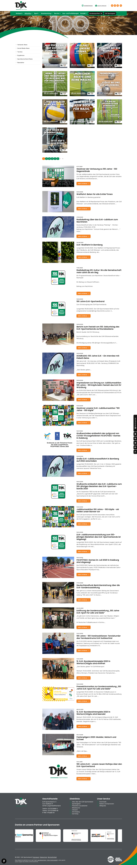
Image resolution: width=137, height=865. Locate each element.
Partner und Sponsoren (106, 804)
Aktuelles (28, 13)
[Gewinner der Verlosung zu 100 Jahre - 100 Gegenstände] (58, 176)
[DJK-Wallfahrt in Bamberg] (58, 252)
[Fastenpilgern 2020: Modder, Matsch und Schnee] (58, 744)
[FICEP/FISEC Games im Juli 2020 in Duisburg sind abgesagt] (58, 567)
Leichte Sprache (102, 5)
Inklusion (75, 810)
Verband (19, 13)
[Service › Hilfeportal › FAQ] (135, 452)
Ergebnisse (20, 55)
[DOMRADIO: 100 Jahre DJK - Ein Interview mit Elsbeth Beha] (58, 363)
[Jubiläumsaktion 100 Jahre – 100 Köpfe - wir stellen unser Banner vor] (58, 516)
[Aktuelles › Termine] (135, 447)
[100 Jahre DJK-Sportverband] (58, 309)
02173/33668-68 (53, 810)
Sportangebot (76, 804)
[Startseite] (21, 5)
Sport (36, 13)
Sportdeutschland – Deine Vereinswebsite (47, 860)
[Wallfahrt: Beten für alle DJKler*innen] (58, 201)
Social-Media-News (23, 48)
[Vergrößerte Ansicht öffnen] (54, 55)
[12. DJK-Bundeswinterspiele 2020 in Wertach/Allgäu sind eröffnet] (58, 668)
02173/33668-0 (53, 808)
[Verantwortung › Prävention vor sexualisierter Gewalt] (135, 438)
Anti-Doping (76, 812)
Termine (19, 52)
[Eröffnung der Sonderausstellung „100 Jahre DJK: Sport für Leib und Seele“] (58, 618)
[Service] (135, 434)
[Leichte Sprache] (96, 6)
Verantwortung (46, 13)
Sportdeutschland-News (25, 59)
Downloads (102, 802)
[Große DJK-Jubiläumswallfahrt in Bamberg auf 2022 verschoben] (58, 466)
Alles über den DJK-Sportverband (82, 802)
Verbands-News (22, 44)
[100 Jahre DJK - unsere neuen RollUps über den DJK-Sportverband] (58, 771)
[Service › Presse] (135, 443)
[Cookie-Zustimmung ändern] (4, 861)
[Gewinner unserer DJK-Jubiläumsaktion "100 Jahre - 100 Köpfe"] (58, 415)
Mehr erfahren (82, 184)
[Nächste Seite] (60, 158)
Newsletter (20, 62)
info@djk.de (51, 812)
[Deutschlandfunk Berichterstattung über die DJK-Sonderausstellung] (58, 592)
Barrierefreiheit (52, 857)
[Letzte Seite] (63, 158)
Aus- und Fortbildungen (70, 13)
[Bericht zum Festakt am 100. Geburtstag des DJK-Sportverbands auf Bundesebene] (58, 334)
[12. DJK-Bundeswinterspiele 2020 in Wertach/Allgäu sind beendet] (58, 719)
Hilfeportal (102, 806)
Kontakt (83, 13)
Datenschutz (43, 857)
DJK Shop (75, 814)
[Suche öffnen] (121, 5)
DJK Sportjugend (110, 13)
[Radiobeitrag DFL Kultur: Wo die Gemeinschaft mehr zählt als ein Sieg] (58, 277)
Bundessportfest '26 (96, 13)
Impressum (36, 857)
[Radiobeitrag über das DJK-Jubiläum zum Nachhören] (58, 227)
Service (56, 13)
